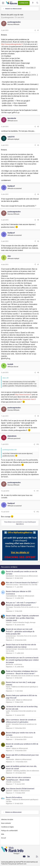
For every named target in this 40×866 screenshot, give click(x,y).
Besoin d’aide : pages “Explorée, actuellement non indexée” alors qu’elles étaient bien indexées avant (22, 618)
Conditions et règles (7, 827)
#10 (38, 444)
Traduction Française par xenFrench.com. (14, 864)
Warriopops (9, 607)
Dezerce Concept (11, 649)
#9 (38, 416)
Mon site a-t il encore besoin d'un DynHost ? (22, 583)
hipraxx (8, 687)
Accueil (3, 838)
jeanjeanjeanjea (11, 636)
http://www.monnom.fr (23, 395)
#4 (38, 194)
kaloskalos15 (10, 576)
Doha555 (9, 622)
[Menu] (3, 3)
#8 (38, 372)
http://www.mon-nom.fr (27, 399)
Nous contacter (6, 823)
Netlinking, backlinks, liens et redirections (26, 771)
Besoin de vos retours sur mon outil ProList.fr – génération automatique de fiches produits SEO (20, 631)
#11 (38, 491)
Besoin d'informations (14, 797)
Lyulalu (8, 711)
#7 (38, 264)
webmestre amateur (12, 584)
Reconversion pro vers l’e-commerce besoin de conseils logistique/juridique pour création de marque (22, 660)
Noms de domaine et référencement (26, 576)
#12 (38, 512)
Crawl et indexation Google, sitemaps (24, 622)
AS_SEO (8, 724)
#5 (38, 220)
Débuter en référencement (26, 596)
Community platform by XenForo (19, 862)
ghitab (8, 675)
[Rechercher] (37, 3)
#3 (38, 145)
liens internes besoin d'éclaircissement (20, 789)
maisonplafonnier (11, 596)
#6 (38, 241)
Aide (2, 834)
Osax (7, 737)
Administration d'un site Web (28, 584)
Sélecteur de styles (7, 819)
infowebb (8, 782)
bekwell (8, 748)
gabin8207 (9, 771)
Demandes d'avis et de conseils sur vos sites (25, 675)
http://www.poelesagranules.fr (12, 44)
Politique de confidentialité (9, 830)
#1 (38, 30)
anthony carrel (10, 700)
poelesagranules (8, 17)
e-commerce (18, 664)
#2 (38, 126)
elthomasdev (10, 759)
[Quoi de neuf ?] (33, 3)
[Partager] (35, 30)
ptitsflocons (9, 664)
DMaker (8, 799)
